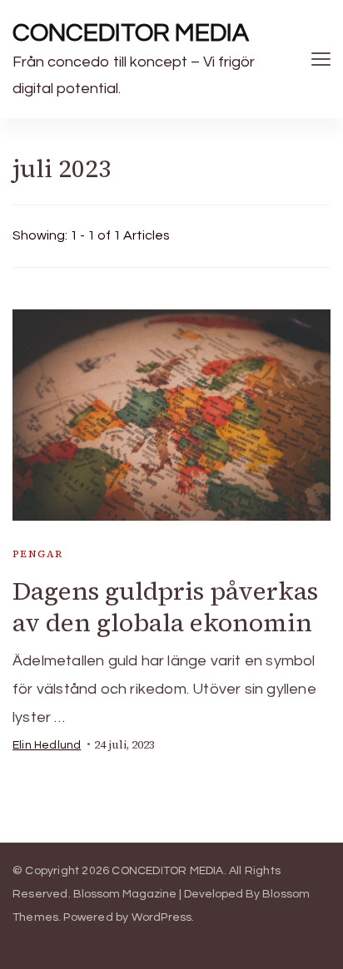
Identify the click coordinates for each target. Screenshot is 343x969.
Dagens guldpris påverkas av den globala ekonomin (165, 607)
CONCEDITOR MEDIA (130, 33)
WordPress (162, 917)
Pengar (37, 554)
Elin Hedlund (46, 745)
